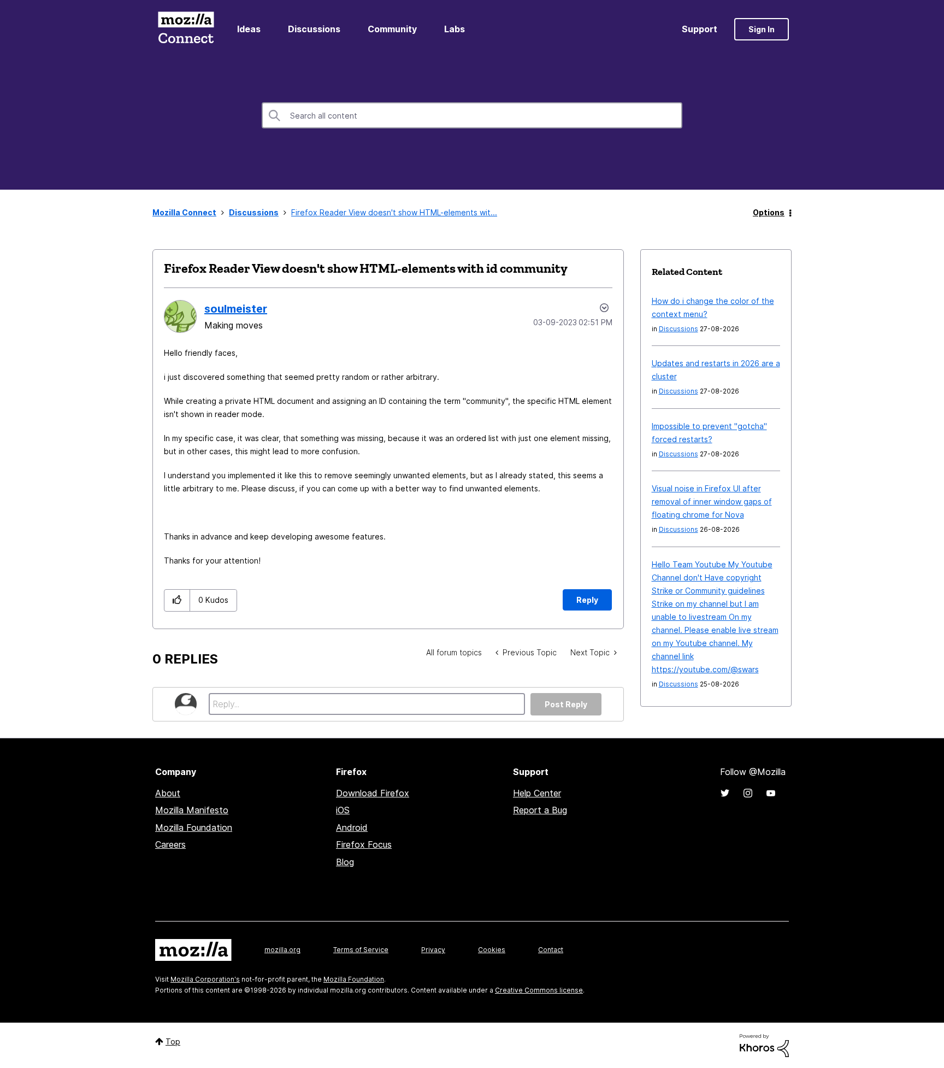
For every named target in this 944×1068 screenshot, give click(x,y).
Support (699, 29)
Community (392, 29)
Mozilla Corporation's (205, 979)
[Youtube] (771, 793)
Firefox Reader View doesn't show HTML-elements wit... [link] (394, 212)
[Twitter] (725, 793)
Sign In (761, 29)
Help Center (537, 793)
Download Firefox (372, 793)
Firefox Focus (364, 844)
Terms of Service (360, 950)
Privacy (433, 950)
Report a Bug (540, 810)
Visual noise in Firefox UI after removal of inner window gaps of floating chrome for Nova (712, 501)
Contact (550, 950)
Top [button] (173, 1041)
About (167, 793)
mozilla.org (282, 950)
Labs (454, 29)
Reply (587, 600)
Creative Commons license (539, 990)
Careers (170, 844)
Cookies (491, 950)
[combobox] (472, 115)
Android (352, 827)
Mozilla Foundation (193, 827)
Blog (345, 861)
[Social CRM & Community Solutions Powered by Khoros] (764, 1044)
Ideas (249, 29)
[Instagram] (748, 793)
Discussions (314, 29)
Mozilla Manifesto (191, 810)
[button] (177, 600)
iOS (343, 810)
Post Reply (566, 704)
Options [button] (768, 212)
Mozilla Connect (185, 29)
